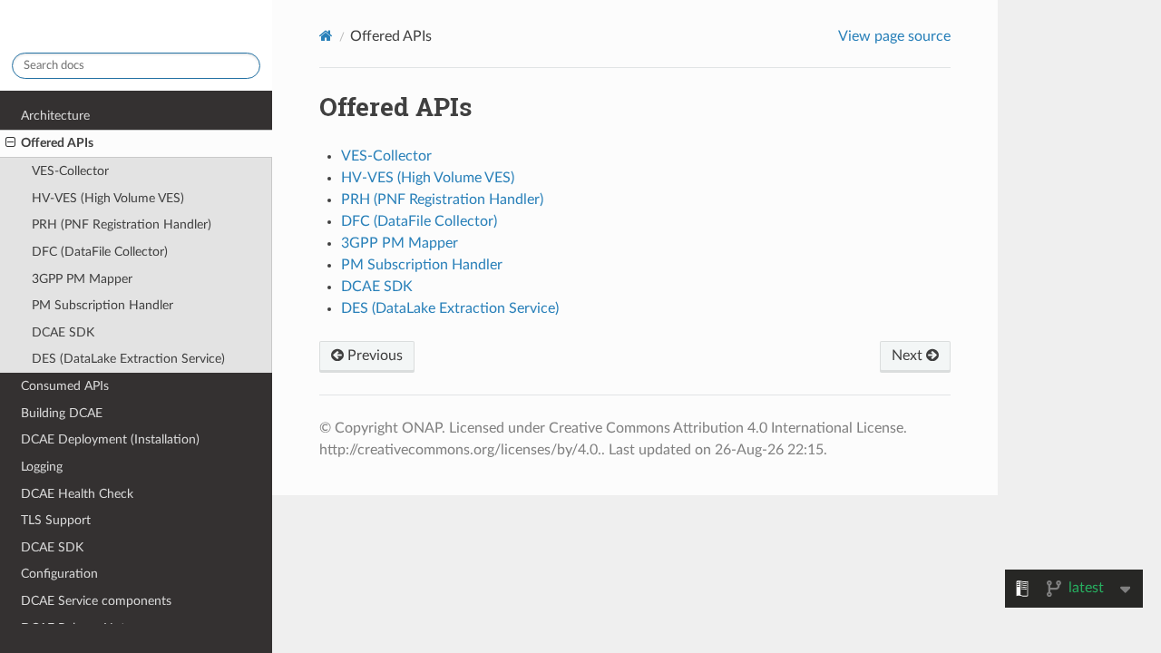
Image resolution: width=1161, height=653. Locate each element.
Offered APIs (57, 143)
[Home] (326, 36)
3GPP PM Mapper (82, 279)
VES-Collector (70, 171)
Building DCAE (61, 413)
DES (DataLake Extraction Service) (128, 358)
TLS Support (56, 520)
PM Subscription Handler (102, 305)
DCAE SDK (63, 332)
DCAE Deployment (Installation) (110, 439)
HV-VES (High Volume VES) (108, 198)
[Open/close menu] (10, 143)
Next (909, 355)
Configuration (59, 573)
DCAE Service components (96, 601)
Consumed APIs (65, 386)
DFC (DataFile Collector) (100, 251)
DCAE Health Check (77, 494)
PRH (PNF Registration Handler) (121, 224)
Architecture (55, 115)
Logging (42, 466)
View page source (894, 36)
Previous (373, 355)
